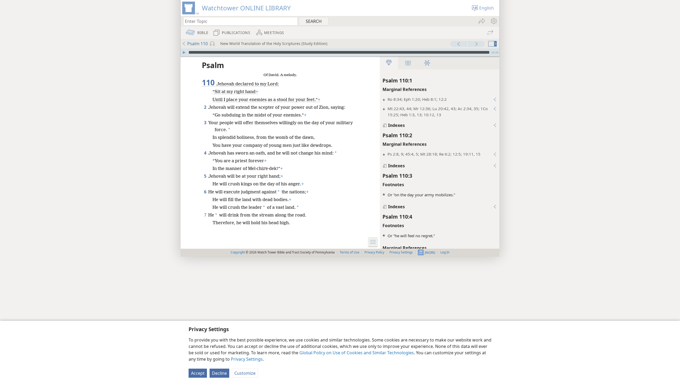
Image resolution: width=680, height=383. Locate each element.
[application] (340, 52)
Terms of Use (349, 252)
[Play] (184, 52)
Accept (198, 373)
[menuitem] (493, 21)
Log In (444, 252)
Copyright (238, 252)
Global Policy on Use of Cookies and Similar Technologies (356, 353)
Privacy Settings (247, 359)
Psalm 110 (197, 44)
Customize (245, 373)
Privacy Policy (374, 252)
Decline (219, 373)
